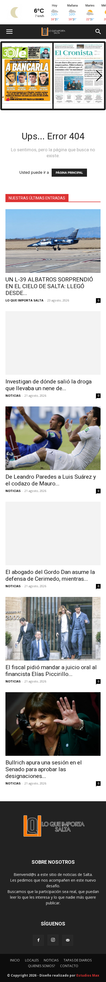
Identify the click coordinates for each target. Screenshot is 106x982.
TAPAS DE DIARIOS (78, 960)
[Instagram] (53, 940)
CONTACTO (69, 966)
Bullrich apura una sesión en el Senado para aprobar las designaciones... (43, 769)
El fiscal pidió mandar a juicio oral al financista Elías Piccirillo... (51, 670)
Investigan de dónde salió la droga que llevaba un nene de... (48, 385)
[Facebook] (38, 940)
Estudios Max (87, 975)
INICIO (15, 960)
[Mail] (67, 940)
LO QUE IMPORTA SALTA (24, 300)
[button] (9, 31)
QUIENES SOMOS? (41, 966)
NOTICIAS (13, 395)
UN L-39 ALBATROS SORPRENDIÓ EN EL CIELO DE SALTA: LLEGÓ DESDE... (49, 286)
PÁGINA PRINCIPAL (69, 173)
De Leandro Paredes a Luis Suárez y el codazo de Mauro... (50, 480)
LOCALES (32, 960)
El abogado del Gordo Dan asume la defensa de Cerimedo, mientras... (50, 575)
